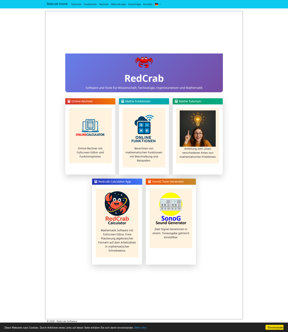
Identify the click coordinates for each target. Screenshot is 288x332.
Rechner (104, 4)
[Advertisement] (144, 32)
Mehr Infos (141, 327)
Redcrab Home (57, 4)
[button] (157, 4)
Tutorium (76, 4)
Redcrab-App (118, 4)
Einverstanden (276, 327)
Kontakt (147, 4)
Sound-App (134, 4)
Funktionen (90, 4)
